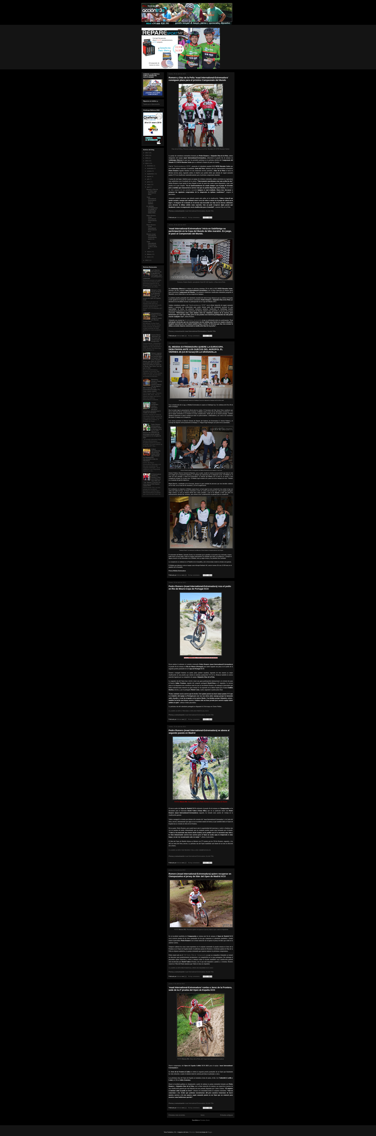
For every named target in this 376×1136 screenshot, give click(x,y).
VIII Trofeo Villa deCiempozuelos (194, 955)
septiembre (150, 174)
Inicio (202, 1115)
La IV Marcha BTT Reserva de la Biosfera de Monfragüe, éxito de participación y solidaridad (152, 274)
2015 (147, 158)
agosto (149, 176)
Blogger (210, 1132)
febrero (149, 254)
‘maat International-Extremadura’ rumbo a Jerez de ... (152, 245)
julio (148, 179)
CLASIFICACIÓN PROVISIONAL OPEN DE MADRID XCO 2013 (191, 968)
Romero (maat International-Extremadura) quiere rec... (152, 236)
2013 (147, 163)
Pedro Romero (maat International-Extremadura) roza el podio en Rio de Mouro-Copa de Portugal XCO (200, 587)
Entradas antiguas (226, 1115)
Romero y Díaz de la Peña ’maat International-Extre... (152, 192)
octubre (149, 171)
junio (148, 182)
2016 (147, 155)
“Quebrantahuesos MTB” (182, 166)
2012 (147, 260)
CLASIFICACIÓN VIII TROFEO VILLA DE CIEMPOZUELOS (190, 850)
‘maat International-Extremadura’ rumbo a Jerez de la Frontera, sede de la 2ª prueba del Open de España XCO (200, 988)
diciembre (150, 166)
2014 (147, 161)
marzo (149, 251)
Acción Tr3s (210, 211)
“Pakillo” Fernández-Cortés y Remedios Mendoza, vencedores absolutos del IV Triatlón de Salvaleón (152, 408)
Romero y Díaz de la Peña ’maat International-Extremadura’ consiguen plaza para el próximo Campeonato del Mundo (198, 78)
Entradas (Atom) (205, 1120)
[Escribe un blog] (206, 218)
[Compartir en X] (207, 218)
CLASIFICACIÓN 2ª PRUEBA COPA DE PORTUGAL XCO (189, 711)
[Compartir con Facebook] (209, 218)
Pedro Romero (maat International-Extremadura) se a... (152, 228)
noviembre (150, 168)
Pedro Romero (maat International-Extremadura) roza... (152, 219)
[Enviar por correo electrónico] (204, 218)
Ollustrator (192, 1132)
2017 (147, 153)
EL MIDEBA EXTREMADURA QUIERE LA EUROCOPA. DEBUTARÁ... (152, 209)
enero (149, 257)
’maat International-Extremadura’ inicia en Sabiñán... (151, 200)
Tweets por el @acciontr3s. (151, 104)
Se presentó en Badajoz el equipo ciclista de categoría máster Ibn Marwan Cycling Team (152, 317)
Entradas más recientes (177, 1115)
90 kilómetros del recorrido (193, 320)
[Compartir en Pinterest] (211, 218)
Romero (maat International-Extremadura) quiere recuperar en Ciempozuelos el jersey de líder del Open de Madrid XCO (200, 875)
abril (148, 187)
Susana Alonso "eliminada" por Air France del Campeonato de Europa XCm (156, 338)
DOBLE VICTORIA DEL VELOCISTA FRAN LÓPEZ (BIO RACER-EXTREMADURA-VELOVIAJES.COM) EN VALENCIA (152, 455)
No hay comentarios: (194, 217)
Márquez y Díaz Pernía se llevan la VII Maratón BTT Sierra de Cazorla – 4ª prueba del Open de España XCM (152, 295)
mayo (149, 184)
